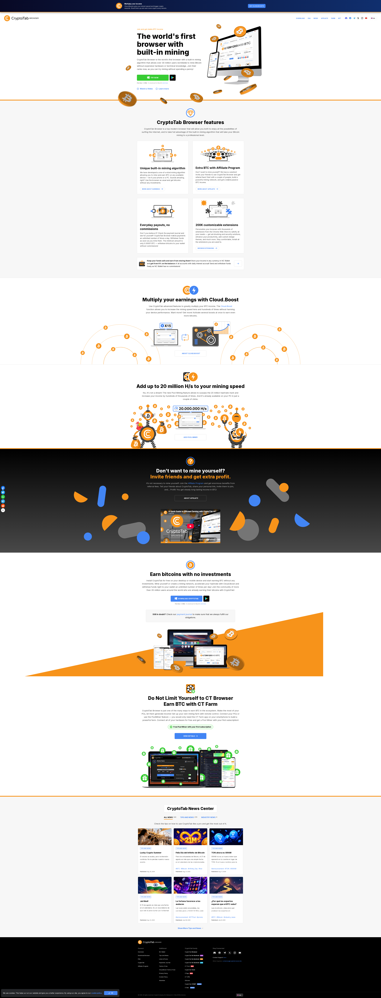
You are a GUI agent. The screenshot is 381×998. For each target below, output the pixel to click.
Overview (141, 952)
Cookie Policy (163, 977)
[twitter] (358, 18)
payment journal (184, 614)
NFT (339, 18)
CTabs (187, 987)
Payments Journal (164, 962)
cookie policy (96, 993)
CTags (187, 973)
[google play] (173, 78)
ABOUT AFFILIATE (191, 498)
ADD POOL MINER (190, 437)
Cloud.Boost (226, 306)
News (316, 18)
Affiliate (324, 18)
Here (224, 957)
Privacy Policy (163, 973)
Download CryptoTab (188, 599)
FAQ (309, 18)
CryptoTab (141, 962)
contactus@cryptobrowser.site (232, 961)
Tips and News (163, 955)
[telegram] (354, 18)
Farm (333, 18)
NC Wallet (162, 952)
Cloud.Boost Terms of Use (167, 970)
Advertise (162, 980)
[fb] (350, 18)
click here (165, 83)
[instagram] (362, 18)
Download (300, 18)
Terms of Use (163, 966)
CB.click (187, 980)
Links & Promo (163, 959)
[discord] (346, 18)
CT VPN (187, 977)
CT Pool (187, 966)
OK (112, 993)
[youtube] (366, 18)
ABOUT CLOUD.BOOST (191, 353)
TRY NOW (154, 78)
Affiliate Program (196, 483)
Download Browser (144, 955)
